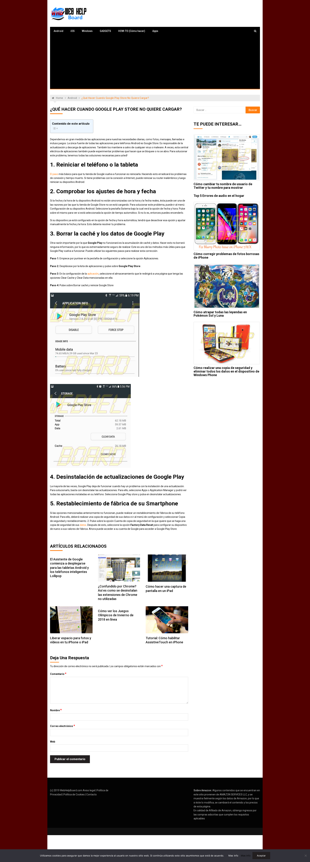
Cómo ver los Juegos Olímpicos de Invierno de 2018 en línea (115, 615)
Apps (155, 31)
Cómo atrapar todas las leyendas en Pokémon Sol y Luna (220, 314)
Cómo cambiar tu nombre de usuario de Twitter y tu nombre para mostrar (223, 185)
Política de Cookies (74, 794)
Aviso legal (89, 790)
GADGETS (105, 31)
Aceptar (261, 855)
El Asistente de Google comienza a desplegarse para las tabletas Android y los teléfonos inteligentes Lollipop (69, 567)
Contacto (91, 794)
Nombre (56, 710)
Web (52, 741)
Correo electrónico (62, 726)
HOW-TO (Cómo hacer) (131, 31)
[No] (305, 855)
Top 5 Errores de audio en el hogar (219, 196)
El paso (54, 174)
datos (83, 525)
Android (58, 31)
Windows (87, 31)
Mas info (233, 855)
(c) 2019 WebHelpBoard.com (66, 790)
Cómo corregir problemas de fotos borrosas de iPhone (226, 255)
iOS (73, 31)
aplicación (93, 273)
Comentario (58, 674)
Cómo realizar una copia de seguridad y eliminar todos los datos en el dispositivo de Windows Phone (226, 371)
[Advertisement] (155, 62)
